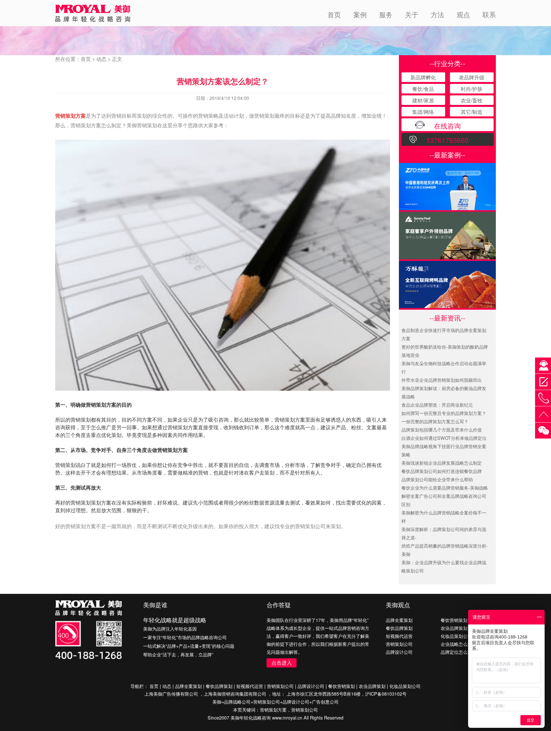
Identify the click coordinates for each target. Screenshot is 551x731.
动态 (101, 59)
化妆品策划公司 (456, 635)
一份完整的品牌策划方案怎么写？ (434, 421)
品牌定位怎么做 (456, 651)
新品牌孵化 (423, 77)
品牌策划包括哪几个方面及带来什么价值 (441, 429)
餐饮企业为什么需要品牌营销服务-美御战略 (444, 487)
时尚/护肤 (471, 88)
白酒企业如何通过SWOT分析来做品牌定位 (444, 437)
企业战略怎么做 (456, 643)
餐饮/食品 (423, 88)
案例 (360, 14)
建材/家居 (423, 100)
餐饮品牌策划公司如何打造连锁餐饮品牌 (441, 471)
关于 (411, 14)
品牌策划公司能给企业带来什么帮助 (437, 479)
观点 (463, 14)
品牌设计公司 (399, 651)
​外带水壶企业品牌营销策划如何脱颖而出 (441, 379)
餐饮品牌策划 (399, 627)
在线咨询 (447, 125)
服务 (386, 14)
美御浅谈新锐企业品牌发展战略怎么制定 (441, 462)
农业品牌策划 (454, 627)
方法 (437, 14)
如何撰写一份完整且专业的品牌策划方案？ (443, 413)
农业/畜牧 (471, 100)
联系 (489, 14)
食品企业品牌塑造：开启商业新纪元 (437, 404)
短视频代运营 (399, 635)
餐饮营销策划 (454, 620)
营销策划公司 (399, 643)
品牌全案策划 (399, 620)
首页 (334, 14)
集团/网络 (423, 111)
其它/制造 (471, 111)
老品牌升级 (471, 77)
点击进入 (281, 662)
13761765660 (447, 140)
